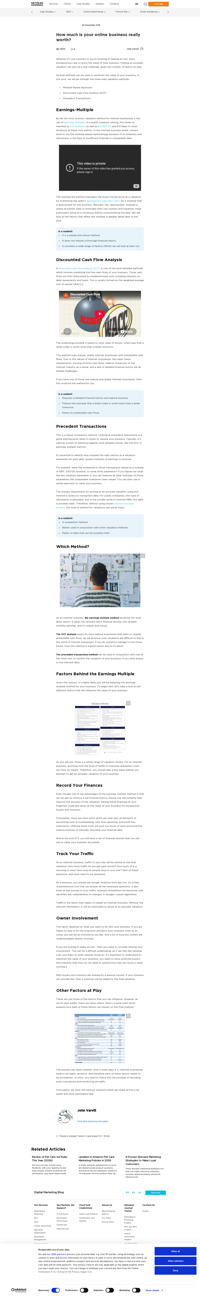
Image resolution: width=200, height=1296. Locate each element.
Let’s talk (158, 4)
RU (133, 1193)
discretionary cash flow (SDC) (103, 201)
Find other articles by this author (92, 1122)
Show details (152, 1290)
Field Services (63, 1229)
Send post (155, 1193)
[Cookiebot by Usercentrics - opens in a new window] (19, 1290)
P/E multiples (78, 126)
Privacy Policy (108, 1222)
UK (139, 1193)
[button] (136, 4)
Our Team (106, 1218)
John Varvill (86, 1110)
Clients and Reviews (88, 1214)
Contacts (114, 4)
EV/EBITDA (104, 126)
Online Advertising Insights (129, 1237)
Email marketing (148, 12)
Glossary (100, 4)
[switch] (84, 1290)
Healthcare (62, 1225)
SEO (68, 12)
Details (145, 1211)
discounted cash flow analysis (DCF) (79, 268)
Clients (67, 4)
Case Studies (83, 4)
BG (127, 1193)
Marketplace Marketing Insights (129, 1220)
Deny (175, 1270)
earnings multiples (74, 122)
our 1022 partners (56, 1254)
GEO (36, 1222)
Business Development (68, 25)
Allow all (175, 1251)
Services (53, 4)
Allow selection (175, 1261)
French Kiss (121, 12)
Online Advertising (93, 12)
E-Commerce (62, 1214)
